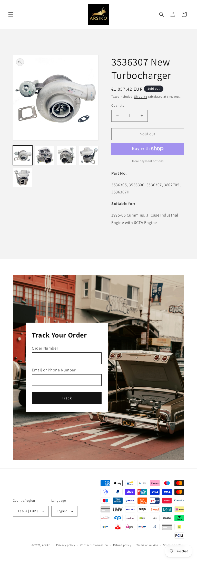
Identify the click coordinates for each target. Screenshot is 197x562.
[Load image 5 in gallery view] (22, 177)
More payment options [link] (148, 161)
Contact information (94, 545)
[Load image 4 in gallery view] (88, 155)
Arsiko (46, 545)
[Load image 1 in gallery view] (22, 155)
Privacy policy (65, 545)
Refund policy (122, 545)
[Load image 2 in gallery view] (44, 155)
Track (67, 398)
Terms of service (147, 545)
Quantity (117, 105)
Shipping (140, 96)
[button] (10, 14)
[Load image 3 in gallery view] (66, 155)
